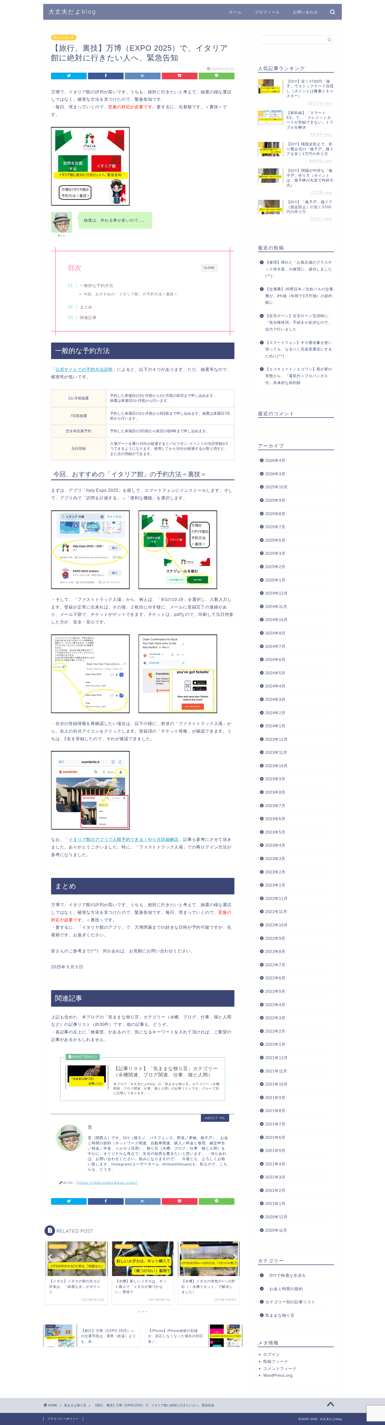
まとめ (86, 307)
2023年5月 (275, 832)
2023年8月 (275, 792)
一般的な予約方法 (96, 285)
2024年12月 (276, 593)
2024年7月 (275, 646)
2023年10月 (276, 766)
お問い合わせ (305, 12)
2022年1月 (275, 1044)
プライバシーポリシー (63, 1418)
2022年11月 (276, 911)
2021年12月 (276, 1057)
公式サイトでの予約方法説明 (84, 369)
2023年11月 (276, 752)
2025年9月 (275, 500)
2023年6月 (275, 818)
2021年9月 (275, 1097)
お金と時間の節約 (284, 1289)
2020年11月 (276, 1230)
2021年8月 (275, 1110)
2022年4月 (275, 1004)
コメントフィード (280, 1368)
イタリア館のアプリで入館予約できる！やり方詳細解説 (124, 839)
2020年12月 (276, 1217)
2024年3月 (275, 699)
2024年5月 (275, 673)
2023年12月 (276, 739)
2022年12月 (276, 898)
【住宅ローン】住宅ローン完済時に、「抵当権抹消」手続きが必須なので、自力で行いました (298, 322)
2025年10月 (276, 487)
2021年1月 (275, 1203)
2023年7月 (275, 805)
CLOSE (209, 267)
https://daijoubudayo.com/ (107, 1182)
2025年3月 (275, 553)
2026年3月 (275, 474)
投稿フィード (275, 1361)
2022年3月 (275, 1018)
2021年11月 (276, 1071)
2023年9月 (275, 779)
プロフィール (267, 12)
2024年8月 (275, 633)
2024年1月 (275, 726)
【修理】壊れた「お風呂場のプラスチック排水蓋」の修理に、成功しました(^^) (298, 269)
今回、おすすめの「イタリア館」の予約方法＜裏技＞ (131, 294)
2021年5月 (275, 1150)
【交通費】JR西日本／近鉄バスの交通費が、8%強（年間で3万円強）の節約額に (299, 296)
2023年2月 (275, 872)
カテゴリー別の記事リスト (290, 1302)
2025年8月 (275, 513)
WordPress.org (278, 1375)
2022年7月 (275, 965)
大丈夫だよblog (72, 11)
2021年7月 (275, 1124)
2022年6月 (275, 978)
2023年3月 (275, 858)
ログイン (271, 1354)
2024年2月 (275, 713)
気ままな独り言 (64, 37)
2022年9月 (275, 938)
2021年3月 (275, 1177)
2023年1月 (275, 885)
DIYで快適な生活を (285, 1275)
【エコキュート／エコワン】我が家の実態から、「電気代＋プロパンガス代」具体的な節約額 (298, 376)
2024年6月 (275, 659)
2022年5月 (275, 991)
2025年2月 (275, 566)
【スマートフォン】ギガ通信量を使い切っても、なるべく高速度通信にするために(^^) (298, 349)
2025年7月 (275, 527)
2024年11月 (276, 606)
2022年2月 (275, 1031)
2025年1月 (275, 580)
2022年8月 (275, 951)
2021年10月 (276, 1084)
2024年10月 (276, 619)
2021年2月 (275, 1190)
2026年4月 (275, 460)
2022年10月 (276, 925)
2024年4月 (275, 686)
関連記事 (88, 317)
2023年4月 (275, 845)
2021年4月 (275, 1164)
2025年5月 (275, 540)
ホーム (235, 12)
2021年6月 (275, 1137)
